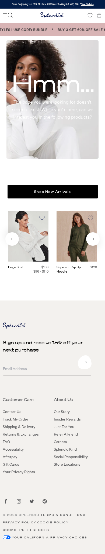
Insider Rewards (67, 419)
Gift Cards (11, 464)
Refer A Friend (66, 434)
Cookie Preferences (26, 530)
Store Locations (67, 464)
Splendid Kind (65, 449)
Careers (60, 441)
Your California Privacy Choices (49, 537)
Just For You (64, 426)
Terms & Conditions (63, 515)
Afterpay (10, 456)
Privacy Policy (19, 522)
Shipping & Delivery (19, 426)
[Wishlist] (90, 15)
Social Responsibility (71, 456)
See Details (87, 4)
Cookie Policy (53, 522)
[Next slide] (93, 239)
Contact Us (12, 411)
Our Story (62, 411)
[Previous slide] (12, 239)
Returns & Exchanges (21, 434)
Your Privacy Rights (19, 471)
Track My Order (15, 419)
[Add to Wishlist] (42, 217)
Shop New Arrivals (52, 191)
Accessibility (13, 449)
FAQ (6, 441)
